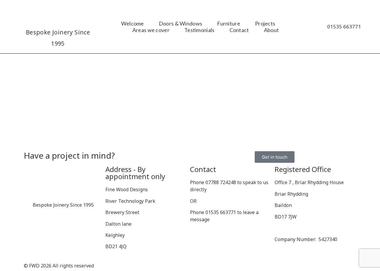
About (271, 30)
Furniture (228, 23)
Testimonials (199, 30)
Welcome (132, 23)
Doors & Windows (180, 23)
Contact (239, 30)
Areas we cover (151, 30)
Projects (265, 23)
